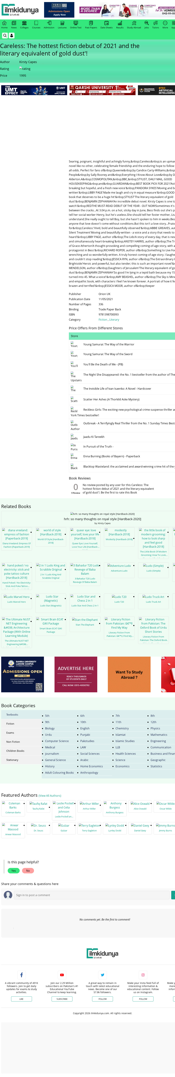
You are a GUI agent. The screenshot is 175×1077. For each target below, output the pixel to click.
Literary (114, 319)
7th (118, 716)
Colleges (24, 27)
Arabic (84, 760)
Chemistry (122, 728)
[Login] (12, 35)
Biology (50, 728)
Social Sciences (90, 754)
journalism (52, 754)
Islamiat (121, 735)
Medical (50, 747)
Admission (49, 27)
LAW (83, 747)
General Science (55, 760)
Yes (13, 871)
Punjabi (85, 735)
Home (4, 27)
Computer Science (57, 741)
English (85, 728)
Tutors (155, 27)
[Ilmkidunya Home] (20, 10)
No (28, 871)
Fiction (103, 319)
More (165, 27)
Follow (103, 999)
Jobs (147, 27)
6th (82, 716)
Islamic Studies (125, 741)
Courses (36, 27)
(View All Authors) (50, 796)
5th (47, 716)
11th (118, 722)
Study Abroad (134, 27)
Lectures (62, 27)
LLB (118, 747)
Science (120, 760)
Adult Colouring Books (59, 772)
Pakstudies (87, 741)
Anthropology (89, 772)
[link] (59, 10)
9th (47, 722)
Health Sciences (126, 754)
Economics (123, 766)
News (14, 27)
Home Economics (91, 766)
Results (120, 27)
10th (83, 722)
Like (21, 999)
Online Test (76, 27)
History (50, 766)
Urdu (48, 735)
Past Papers (91, 27)
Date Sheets (106, 27)
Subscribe (62, 999)
